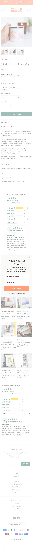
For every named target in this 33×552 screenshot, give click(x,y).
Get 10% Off (16, 288)
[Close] (29, 257)
